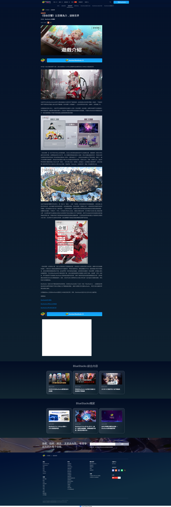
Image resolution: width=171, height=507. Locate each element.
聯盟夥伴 (81, 2)
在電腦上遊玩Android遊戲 (95, 475)
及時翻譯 (69, 474)
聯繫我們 (91, 466)
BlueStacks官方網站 (46, 300)
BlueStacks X (113, 152)
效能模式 (69, 479)
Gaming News (113, 149)
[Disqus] (67, 337)
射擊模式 (69, 465)
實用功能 (69, 487)
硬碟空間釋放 (70, 481)
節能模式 (69, 473)
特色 (55, 2)
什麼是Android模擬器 (94, 477)
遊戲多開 (69, 468)
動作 (44, 480)
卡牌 (44, 490)
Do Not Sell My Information (62, 501)
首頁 (58, 5)
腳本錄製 (69, 471)
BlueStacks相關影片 (109, 5)
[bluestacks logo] (46, 2)
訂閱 (122, 444)
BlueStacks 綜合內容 (97, 5)
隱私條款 (44, 501)
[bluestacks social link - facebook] (119, 470)
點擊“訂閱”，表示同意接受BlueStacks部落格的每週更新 (101, 447)
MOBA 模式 (70, 466)
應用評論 (76, 5)
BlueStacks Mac (46, 463)
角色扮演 (44, 483)
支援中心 (87, 2)
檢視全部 (120, 140)
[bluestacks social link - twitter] (125, 470)
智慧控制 (69, 476)
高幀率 (69, 484)
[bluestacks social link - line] (122, 470)
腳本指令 (69, 482)
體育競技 (44, 493)
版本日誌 (114, 463)
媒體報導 (91, 470)
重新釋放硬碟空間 (71, 478)
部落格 (47, 9)
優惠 (44, 466)
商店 (73, 2)
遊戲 (60, 2)
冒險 (44, 482)
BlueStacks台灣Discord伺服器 (49, 304)
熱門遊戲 (44, 478)
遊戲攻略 (63, 5)
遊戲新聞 (70, 5)
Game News (121, 149)
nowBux (44, 471)
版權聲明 (48, 501)
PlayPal (44, 473)
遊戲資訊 (66, 2)
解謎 (44, 491)
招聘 (91, 468)
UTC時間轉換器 (71, 489)
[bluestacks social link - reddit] (116, 470)
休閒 (44, 486)
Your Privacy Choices (87, 506)
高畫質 (69, 486)
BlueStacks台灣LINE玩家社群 (48, 307)
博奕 (44, 488)
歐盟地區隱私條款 (53, 501)
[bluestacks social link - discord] (113, 470)
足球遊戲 (44, 494)
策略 (44, 485)
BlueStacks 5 (45, 465)
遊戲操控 (69, 463)
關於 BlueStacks (93, 463)
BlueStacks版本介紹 (85, 5)
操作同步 (69, 470)
